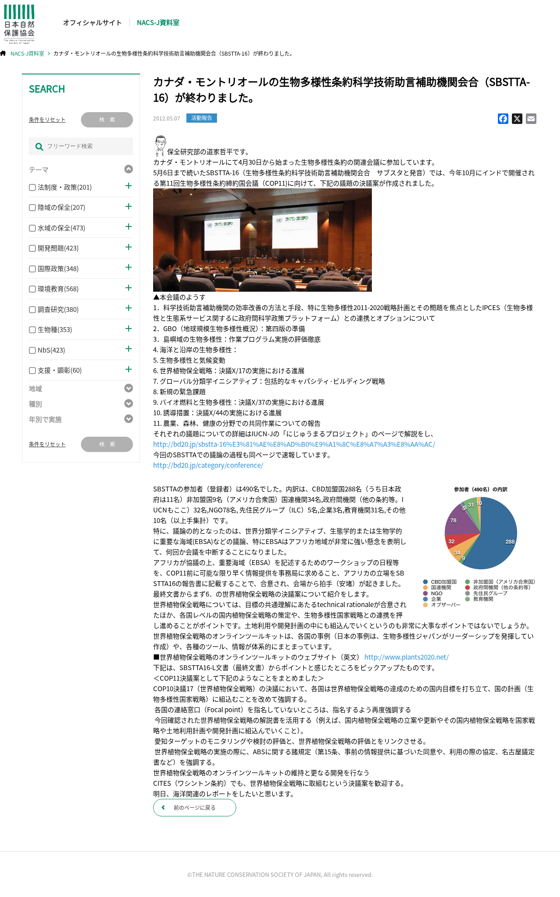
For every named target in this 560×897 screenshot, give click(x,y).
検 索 (107, 120)
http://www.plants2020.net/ (406, 656)
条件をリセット (47, 119)
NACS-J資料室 (158, 22)
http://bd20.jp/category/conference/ (208, 465)
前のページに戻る (195, 807)
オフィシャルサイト (92, 22)
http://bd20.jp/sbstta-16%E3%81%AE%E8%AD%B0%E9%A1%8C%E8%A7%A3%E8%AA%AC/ (294, 443)
